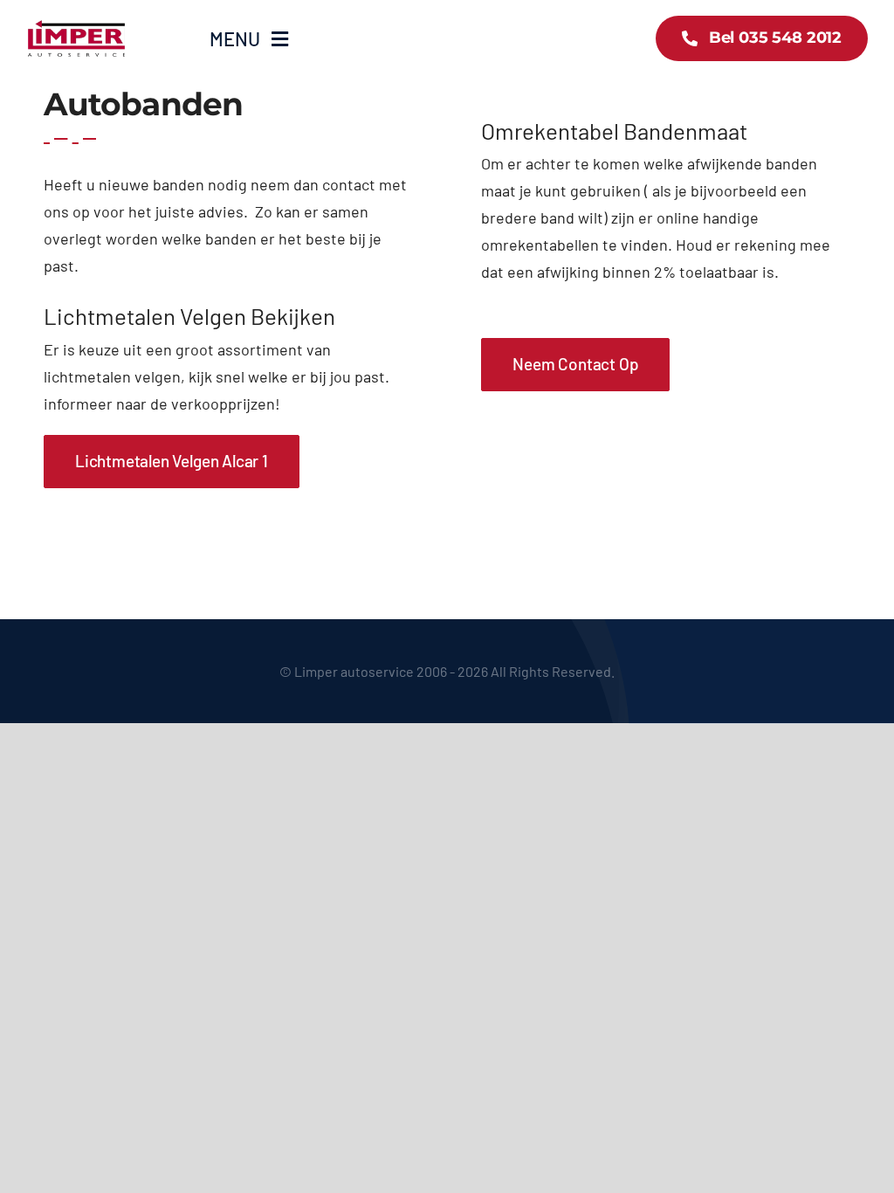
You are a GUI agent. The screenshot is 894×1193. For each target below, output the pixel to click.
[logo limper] (76, 25)
